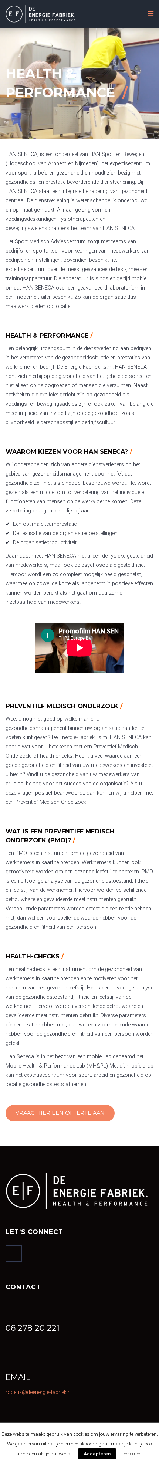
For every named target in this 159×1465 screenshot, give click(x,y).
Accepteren (97, 1453)
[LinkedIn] (13, 1253)
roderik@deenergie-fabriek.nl (39, 1392)
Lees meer (132, 1453)
